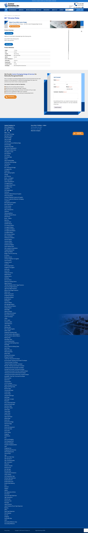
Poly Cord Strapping (8, 439)
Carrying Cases (7, 222)
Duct (5, 485)
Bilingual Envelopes (8, 357)
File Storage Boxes (8, 190)
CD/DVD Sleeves (8, 223)
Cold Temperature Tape (9, 476)
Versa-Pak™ (7, 271)
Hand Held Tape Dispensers (10, 495)
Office (5, 509)
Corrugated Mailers (8, 232)
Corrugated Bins (8, 169)
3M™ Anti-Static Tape (9, 457)
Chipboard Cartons (8, 273)
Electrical (6, 487)
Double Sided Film (8, 480)
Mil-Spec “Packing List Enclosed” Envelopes (14, 366)
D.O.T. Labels (7, 320)
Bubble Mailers (7, 299)
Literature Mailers (8, 243)
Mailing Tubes (7, 337)
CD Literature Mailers (9, 225)
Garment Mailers (8, 239)
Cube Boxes (7, 188)
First (54, 84)
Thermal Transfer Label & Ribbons (12, 334)
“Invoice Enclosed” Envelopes (11, 362)
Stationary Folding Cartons (10, 281)
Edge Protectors (8, 283)
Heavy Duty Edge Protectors (10, 287)
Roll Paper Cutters (8, 408)
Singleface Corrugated (9, 267)
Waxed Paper (7, 418)
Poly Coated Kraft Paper (9, 402)
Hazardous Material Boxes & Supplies (12, 194)
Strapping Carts (7, 448)
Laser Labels (7, 325)
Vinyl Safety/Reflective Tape (10, 522)
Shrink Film (7, 420)
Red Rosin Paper (8, 406)
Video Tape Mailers (8, 251)
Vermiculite (6, 269)
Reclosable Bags (8, 157)
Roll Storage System (9, 266)
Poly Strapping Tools (9, 441)
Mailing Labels (7, 327)
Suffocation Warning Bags (10, 162)
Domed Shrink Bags (8, 422)
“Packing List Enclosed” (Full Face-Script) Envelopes (16, 371)
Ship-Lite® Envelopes (9, 315)
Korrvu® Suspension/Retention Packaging (14, 199)
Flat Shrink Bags (8, 423)
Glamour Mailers (8, 302)
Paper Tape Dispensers (9, 511)
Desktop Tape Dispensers (10, 478)
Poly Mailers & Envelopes (10, 313)
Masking (6, 508)
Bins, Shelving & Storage (10, 167)
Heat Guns (6, 425)
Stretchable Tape (8, 518)
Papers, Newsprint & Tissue (10, 385)
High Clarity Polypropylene (10, 148)
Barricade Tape (7, 471)
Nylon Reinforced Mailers (10, 306)
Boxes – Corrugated (8, 178)
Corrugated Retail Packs (9, 185)
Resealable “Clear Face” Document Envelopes (14, 376)
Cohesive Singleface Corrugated (11, 259)
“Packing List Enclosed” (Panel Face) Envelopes (15, 373)
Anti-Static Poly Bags (9, 134)
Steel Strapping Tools (9, 452)
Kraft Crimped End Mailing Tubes (11, 346)
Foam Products (7, 260)
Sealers (6, 159)
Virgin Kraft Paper (8, 416)
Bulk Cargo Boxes (8, 180)
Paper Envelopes (8, 311)
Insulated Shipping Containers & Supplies (13, 197)
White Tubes (7, 353)
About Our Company (35, 130)
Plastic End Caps (8, 350)
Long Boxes (7, 201)
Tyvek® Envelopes (8, 316)
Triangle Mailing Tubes (9, 250)
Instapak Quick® (8, 262)
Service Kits (7, 430)
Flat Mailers (7, 301)
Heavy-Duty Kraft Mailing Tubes (11, 343)
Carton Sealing (7, 474)
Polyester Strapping (8, 443)
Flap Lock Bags (7, 139)
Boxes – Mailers (8, 218)
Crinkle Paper (7, 392)
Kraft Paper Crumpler (9, 399)
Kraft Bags (6, 344)
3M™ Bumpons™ (8, 459)
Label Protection (8, 504)
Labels (5, 318)
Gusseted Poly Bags (8, 146)
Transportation (7, 381)
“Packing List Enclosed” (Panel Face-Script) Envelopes (16, 374)
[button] (82, 31)
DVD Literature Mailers (9, 234)
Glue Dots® (7, 494)
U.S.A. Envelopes (8, 383)
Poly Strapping (7, 513)
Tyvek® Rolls (7, 413)
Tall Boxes (6, 211)
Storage (6, 174)
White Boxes (7, 216)
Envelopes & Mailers (9, 297)
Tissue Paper (7, 411)
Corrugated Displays (9, 227)
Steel (5, 446)
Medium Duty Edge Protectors (11, 290)
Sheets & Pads (7, 208)
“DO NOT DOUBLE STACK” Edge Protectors (14, 285)
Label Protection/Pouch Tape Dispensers (13, 506)
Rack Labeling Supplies (9, 173)
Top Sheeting (7, 164)
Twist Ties (6, 166)
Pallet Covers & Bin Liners (10, 150)
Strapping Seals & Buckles (10, 450)
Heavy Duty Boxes (8, 195)
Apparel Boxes (7, 274)
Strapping (6, 434)
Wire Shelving (7, 176)
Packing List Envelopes (9, 355)
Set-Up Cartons (7, 280)
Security (6, 515)
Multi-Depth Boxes (8, 204)
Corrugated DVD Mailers (9, 230)
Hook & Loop (7, 499)
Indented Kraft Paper (9, 395)
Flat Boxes (6, 192)
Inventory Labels (8, 322)
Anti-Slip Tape (7, 469)
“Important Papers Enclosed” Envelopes (13, 364)
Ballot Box (6, 220)
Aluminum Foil (7, 467)
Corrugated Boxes (8, 183)
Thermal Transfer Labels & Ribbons (12, 336)
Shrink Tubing (7, 432)
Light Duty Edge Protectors (10, 288)
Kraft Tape (6, 502)
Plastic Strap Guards (9, 294)
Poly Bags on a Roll (8, 152)
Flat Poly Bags (7, 141)
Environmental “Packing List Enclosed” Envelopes (15, 360)
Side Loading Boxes (8, 209)
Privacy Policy (7, 530)
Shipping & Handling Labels (10, 332)
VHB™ (5, 520)
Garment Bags (7, 144)
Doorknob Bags (7, 137)
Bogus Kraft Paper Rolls (9, 387)
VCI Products (7, 415)
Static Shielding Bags (9, 160)
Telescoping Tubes (8, 351)
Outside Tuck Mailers (9, 244)
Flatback (6, 488)
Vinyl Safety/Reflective (9, 523)
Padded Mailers (7, 308)
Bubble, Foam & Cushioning (10, 253)
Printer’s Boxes (7, 206)
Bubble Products (8, 257)
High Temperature (8, 497)
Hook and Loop (7, 501)
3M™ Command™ (8, 462)
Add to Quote (8, 44)
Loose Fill (6, 264)
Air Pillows (6, 255)
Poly (5, 437)
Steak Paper (7, 409)
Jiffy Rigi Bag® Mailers (9, 304)
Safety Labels (7, 330)
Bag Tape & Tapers (8, 136)
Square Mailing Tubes (9, 246)
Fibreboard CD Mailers (9, 237)
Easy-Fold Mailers (8, 236)
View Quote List (79, 7)
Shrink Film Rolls (8, 429)
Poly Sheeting (7, 153)
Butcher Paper (7, 388)
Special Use (7, 380)
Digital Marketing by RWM (40, 530)
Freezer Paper (7, 394)
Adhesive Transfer (8, 466)
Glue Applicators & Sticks (10, 492)
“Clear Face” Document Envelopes (12, 358)
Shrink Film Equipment (9, 427)
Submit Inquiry (58, 107)
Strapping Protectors (9, 295)
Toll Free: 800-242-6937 (36, 127)
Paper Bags (7, 309)
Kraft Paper (7, 397)
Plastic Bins (7, 171)
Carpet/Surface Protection (10, 473)
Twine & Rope (7, 453)
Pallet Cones (7, 292)
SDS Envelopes (7, 378)
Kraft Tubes (6, 348)
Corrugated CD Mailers (9, 229)
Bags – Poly (7, 132)
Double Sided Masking (9, 483)
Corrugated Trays (8, 187)
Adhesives (6, 464)
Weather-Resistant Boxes (10, 215)
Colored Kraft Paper (8, 390)
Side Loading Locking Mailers (11, 248)
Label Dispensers (8, 323)
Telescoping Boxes (8, 213)
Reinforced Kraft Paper (9, 404)
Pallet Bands (7, 436)
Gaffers (6, 490)
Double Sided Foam (8, 481)
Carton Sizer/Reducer (9, 181)
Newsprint (6, 401)
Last (67, 84)
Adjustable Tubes (8, 339)
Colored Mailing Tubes (9, 341)
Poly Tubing (7, 155)
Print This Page (9, 33)
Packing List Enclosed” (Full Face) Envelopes (14, 369)
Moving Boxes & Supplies (10, 202)
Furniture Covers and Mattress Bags (12, 143)
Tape (5, 455)
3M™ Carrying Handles (9, 460)
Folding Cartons (8, 276)
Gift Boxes (6, 278)
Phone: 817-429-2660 (36, 129)
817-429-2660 (80, 4)
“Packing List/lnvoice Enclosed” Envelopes (14, 367)
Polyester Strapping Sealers (10, 444)
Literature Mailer (8, 241)
